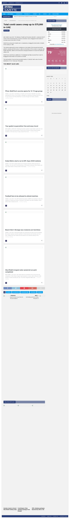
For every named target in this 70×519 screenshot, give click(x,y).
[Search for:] (60, 16)
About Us (49, 516)
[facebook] (59, 3)
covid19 (9, 292)
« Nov (48, 95)
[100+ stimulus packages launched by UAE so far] (38, 506)
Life (49, 14)
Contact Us (11, 2)
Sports (45, 14)
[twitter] (61, 3)
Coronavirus (19, 14)
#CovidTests (16, 292)
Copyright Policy (19, 2)
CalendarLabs (59, 113)
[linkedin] (64, 3)
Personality (27, 14)
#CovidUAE (33, 292)
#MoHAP (40, 292)
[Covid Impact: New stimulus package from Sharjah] (24, 506)
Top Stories (10, 14)
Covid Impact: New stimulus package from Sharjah (24, 510)
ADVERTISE (5, 2)
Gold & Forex (55, 14)
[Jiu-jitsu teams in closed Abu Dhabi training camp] (10, 506)
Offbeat (35, 14)
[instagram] (67, 3)
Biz (39, 14)
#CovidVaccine (24, 292)
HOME (4, 14)
